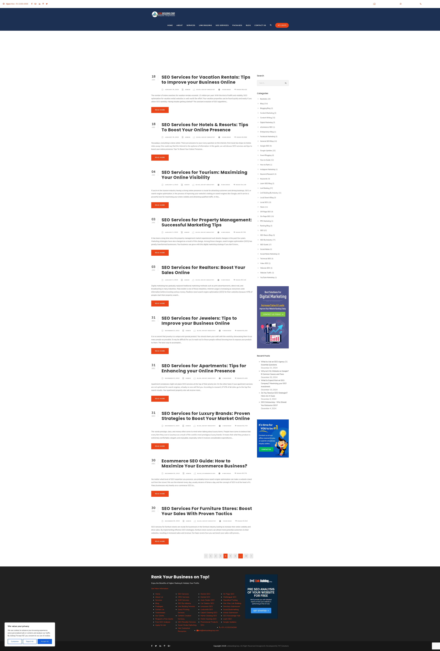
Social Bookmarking (231, 609)
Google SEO (264, 146)
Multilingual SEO (229, 597)
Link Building (205, 25)
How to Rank (265, 165)
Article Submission (230, 612)
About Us (159, 597)
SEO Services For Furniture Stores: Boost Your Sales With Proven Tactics (207, 510)
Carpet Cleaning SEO (209, 612)
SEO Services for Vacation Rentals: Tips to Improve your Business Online (206, 79)
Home (170, 25)
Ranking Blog (265, 226)
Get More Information (159, 588)
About (179, 25)
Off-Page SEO (265, 212)
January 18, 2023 (172, 89)
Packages (237, 25)
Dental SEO (205, 597)
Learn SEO (227, 619)
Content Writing (266, 118)
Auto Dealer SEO (207, 600)
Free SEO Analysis (162, 622)
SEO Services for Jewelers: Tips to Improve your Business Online (199, 320)
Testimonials (160, 612)
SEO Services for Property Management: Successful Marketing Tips (207, 222)
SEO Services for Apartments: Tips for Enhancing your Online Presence (204, 368)
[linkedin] (39, 4)
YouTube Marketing (267, 277)
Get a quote (282, 25)
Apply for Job (160, 625)
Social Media (265, 249)
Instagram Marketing (267, 169)
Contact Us (260, 25)
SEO (261, 230)
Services (191, 25)
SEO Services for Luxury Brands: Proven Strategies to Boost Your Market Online (206, 415)
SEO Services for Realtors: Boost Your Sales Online (203, 269)
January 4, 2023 (171, 185)
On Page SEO (228, 594)
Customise (15, 641)
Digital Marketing (266, 122)
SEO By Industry (208, 89)
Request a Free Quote (164, 619)
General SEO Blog (267, 141)
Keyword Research (267, 174)
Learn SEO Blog (266, 183)
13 (246, 556)
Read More (160, 110)
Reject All (29, 641)
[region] (30, 634)
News (262, 207)
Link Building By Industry (269, 193)
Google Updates (266, 151)
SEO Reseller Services (187, 622)
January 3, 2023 (171, 232)
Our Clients (159, 615)
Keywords (263, 179)
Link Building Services (186, 606)
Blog (248, 25)
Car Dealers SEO (207, 603)
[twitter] (47, 4)
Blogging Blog (265, 108)
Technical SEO (265, 259)
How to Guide (265, 160)
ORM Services (183, 597)
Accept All (45, 641)
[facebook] (31, 4)
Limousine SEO (207, 606)
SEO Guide (264, 244)
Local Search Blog (267, 197)
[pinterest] (43, 4)
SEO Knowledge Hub (231, 615)
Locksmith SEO (207, 609)
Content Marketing (267, 113)
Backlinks (263, 99)
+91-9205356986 (410, 4)
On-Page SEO (265, 216)
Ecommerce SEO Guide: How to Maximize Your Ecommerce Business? (204, 463)
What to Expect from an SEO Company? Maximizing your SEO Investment (273, 383)
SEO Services (222, 25)
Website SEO (265, 268)
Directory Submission (231, 606)
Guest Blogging (265, 155)
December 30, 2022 (172, 473)
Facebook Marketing (267, 136)
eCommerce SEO (208, 473)
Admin (187, 89)
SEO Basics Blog (266, 235)
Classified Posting (230, 600)
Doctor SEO (205, 594)
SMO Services (183, 600)
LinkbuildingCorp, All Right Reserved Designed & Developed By (252, 646)
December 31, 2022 (172, 330)
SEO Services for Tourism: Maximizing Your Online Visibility (204, 174)
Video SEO (264, 263)
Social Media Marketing (268, 254)
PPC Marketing (265, 221)
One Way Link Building (232, 603)
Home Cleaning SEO (209, 615)
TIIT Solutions (283, 646)
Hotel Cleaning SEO (208, 619)
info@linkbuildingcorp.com (387, 4)
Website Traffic (265, 273)
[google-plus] (35, 4)
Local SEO (264, 202)
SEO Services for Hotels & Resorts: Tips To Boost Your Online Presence (205, 127)
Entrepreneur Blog (267, 132)
